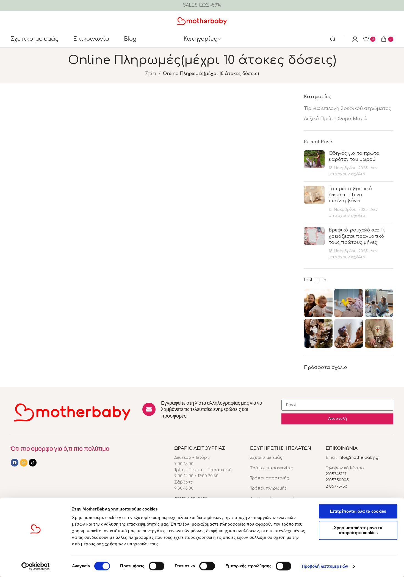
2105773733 (336, 486)
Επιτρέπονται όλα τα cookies (358, 511)
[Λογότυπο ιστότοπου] (202, 20)
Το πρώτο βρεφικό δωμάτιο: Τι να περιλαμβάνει (350, 195)
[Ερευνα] (332, 39)
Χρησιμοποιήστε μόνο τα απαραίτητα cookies (358, 530)
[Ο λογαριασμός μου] (355, 39)
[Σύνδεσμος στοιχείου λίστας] (284, 458)
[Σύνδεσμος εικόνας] (72, 411)
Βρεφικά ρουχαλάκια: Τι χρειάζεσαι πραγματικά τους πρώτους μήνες (357, 236)
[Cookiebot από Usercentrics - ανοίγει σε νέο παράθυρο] (36, 566)
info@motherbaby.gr (359, 457)
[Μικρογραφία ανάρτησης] (314, 163)
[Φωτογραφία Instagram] (318, 303)
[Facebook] (14, 462)
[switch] (156, 566)
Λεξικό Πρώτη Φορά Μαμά (335, 118)
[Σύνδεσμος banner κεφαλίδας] (202, 5)
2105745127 (336, 474)
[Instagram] (23, 462)
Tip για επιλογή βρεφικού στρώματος (347, 108)
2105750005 (337, 480)
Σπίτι (150, 73)
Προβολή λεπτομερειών (325, 566)
